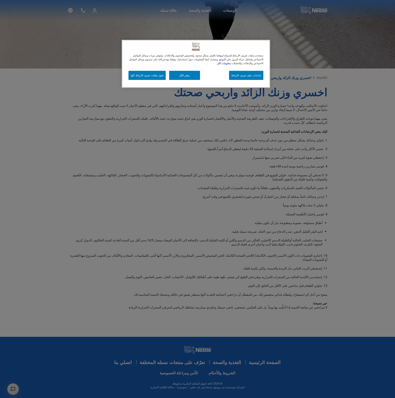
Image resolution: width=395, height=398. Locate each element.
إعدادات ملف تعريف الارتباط (246, 75)
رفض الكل (184, 75)
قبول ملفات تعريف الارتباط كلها (147, 75)
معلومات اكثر (224, 63)
